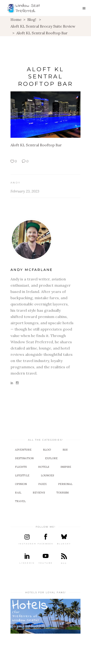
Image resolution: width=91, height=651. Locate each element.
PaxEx (42, 484)
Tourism (62, 492)
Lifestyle (22, 475)
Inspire (65, 466)
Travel (20, 501)
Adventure (23, 449)
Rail (18, 492)
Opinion (21, 484)
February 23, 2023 (24, 191)
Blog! (31, 19)
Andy (15, 182)
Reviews (39, 492)
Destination (24, 458)
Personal (65, 484)
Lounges (47, 475)
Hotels (43, 466)
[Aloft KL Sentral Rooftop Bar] (45, 239)
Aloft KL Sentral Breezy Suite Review (42, 26)
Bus (65, 449)
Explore (51, 458)
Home (15, 19)
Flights (21, 466)
